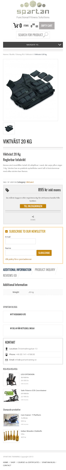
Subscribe (44, 253)
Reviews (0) (10, 276)
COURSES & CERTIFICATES (28, 462)
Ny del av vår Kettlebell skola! (22, 328)
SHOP (13, 462)
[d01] (30, 90)
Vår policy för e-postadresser (18, 259)
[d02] (9, 129)
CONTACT (7, 465)
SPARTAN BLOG (48, 462)
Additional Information (17, 270)
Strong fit (20, 54)
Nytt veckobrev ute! (18, 314)
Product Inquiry (45, 270)
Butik (12, 54)
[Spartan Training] (33, 7)
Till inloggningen (33, 206)
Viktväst (29, 54)
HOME (5, 462)
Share (32, 220)
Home (5, 54)
